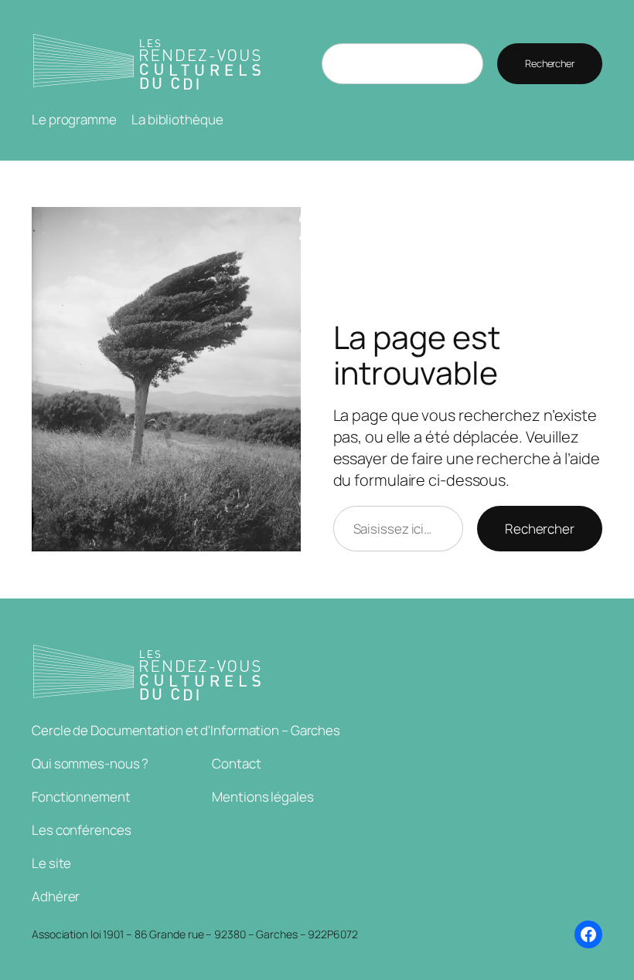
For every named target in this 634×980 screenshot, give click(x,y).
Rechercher (549, 63)
